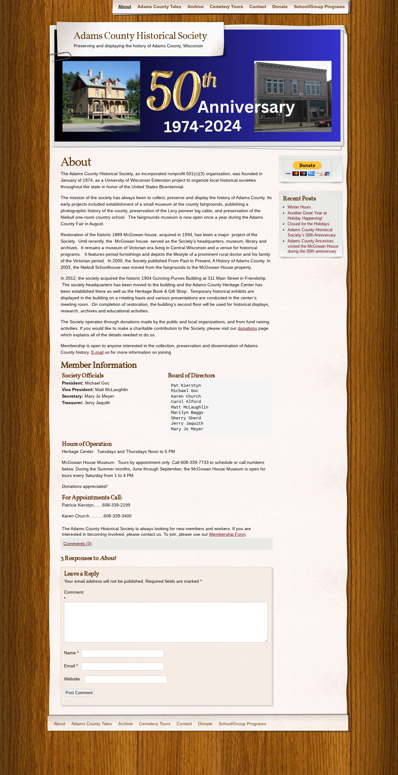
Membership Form (227, 534)
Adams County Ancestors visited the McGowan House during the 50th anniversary (313, 246)
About (124, 6)
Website (72, 678)
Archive (195, 6)
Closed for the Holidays (309, 224)
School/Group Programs (319, 6)
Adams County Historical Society (140, 36)
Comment (72, 595)
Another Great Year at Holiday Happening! (307, 216)
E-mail (97, 352)
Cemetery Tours (226, 6)
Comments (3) (77, 543)
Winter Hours (299, 207)
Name (71, 652)
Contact (257, 6)
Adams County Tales (159, 6)
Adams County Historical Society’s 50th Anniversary (312, 232)
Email (71, 665)
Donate (280, 6)
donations (247, 328)
